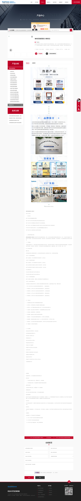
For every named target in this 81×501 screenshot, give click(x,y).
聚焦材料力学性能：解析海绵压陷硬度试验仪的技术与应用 (15, 118)
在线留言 (60, 2)
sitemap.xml (33, 495)
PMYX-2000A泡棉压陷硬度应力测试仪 (36, 437)
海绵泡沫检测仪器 (36, 19)
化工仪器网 (13, 495)
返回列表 (49, 437)
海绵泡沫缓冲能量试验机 (14, 94)
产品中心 (42, 2)
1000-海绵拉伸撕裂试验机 (14, 97)
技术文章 (54, 2)
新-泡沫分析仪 (12, 73)
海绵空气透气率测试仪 (14, 88)
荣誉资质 (50, 492)
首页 (31, 2)
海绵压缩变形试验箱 (13, 86)
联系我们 (66, 2)
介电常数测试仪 (40, 490)
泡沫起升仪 (12, 71)
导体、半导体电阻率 (41, 494)
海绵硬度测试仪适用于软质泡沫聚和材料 (15, 122)
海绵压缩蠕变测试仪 (13, 77)
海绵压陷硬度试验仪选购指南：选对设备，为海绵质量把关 (15, 115)
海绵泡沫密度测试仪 (13, 84)
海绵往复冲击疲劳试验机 (14, 92)
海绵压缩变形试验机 (13, 90)
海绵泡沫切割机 (13, 75)
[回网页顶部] (78, 103)
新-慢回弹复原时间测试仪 (14, 99)
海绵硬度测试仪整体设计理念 (14, 120)
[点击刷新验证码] (37, 473)
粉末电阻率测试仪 (41, 496)
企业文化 (50, 490)
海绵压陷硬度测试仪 (43, 19)
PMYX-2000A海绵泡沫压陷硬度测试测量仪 (63, 437)
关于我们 (36, 2)
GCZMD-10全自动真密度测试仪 (21, 30)
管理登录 (17, 495)
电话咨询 (78, 106)
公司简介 (50, 488)
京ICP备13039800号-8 (26, 495)
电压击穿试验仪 (40, 488)
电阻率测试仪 (40, 492)
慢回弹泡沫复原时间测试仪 (14, 101)
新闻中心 (48, 2)
